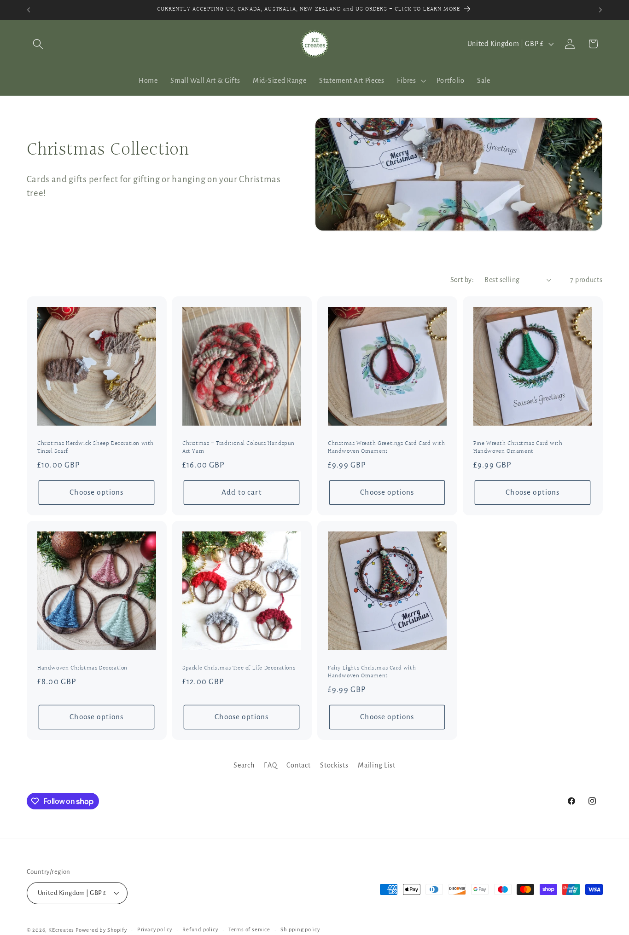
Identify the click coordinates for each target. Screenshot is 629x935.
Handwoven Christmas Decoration (82, 668)
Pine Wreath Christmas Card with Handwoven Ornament (518, 448)
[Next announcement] (600, 10)
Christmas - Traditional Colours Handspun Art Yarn (238, 448)
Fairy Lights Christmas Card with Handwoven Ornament (372, 672)
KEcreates (62, 930)
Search (243, 765)
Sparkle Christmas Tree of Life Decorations (238, 668)
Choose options (96, 492)
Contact (298, 765)
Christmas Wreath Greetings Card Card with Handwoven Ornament (386, 448)
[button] (38, 44)
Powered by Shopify (101, 930)
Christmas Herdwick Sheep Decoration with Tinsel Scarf (95, 448)
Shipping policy (300, 930)
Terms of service (249, 930)
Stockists (334, 765)
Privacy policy (154, 930)
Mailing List (376, 765)
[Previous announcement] (28, 10)
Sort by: (462, 279)
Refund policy (200, 930)
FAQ (270, 765)
